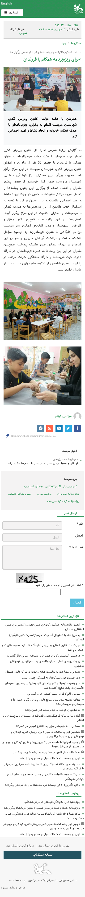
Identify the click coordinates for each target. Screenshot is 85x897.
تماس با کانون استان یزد (53, 845)
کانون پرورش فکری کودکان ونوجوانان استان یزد (50, 486)
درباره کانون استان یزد (20, 845)
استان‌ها (13, 12)
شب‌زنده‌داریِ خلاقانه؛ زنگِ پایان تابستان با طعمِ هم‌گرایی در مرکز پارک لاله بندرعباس (44, 766)
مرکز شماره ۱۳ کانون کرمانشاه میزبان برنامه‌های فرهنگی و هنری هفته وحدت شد (44, 816)
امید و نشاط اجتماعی (19, 494)
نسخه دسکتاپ (42, 854)
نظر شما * (76, 547)
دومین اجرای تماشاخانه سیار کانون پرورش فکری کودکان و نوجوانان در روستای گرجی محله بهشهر (43, 826)
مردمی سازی (44, 494)
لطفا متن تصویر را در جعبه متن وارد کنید (59, 585)
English (6, 3)
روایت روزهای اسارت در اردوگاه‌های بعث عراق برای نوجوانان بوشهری (47, 663)
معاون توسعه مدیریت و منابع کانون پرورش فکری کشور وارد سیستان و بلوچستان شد (47, 701)
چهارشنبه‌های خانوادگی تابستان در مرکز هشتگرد (52, 802)
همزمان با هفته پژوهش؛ (65, 459)
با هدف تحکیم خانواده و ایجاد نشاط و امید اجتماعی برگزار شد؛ (44, 52)
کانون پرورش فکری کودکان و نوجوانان (57, 9)
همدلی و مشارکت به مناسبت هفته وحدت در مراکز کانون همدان (42, 672)
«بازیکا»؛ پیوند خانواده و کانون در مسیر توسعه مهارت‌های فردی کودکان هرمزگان (45, 776)
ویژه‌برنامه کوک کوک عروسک (63, 501)
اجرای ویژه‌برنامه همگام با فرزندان (52, 59)
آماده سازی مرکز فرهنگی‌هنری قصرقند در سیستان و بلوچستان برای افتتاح (43, 718)
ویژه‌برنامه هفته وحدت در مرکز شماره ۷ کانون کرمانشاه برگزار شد (42, 808)
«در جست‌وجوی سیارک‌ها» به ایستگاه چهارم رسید (51, 677)
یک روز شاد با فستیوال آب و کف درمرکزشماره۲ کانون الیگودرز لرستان (46, 637)
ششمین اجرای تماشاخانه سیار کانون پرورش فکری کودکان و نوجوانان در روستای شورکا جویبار (47, 734)
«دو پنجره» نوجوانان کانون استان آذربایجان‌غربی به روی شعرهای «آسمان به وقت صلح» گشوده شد (44, 685)
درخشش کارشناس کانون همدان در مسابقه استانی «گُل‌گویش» (43, 655)
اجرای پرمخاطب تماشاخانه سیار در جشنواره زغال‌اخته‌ (50, 758)
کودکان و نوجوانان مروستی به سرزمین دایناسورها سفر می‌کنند (42, 463)
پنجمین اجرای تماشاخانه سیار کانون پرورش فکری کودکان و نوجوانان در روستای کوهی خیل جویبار (43, 744)
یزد (64, 43)
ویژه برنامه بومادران (68, 494)
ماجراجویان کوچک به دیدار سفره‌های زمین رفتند (52, 710)
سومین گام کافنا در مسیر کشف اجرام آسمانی (53, 694)
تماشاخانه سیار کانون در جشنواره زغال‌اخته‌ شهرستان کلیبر (46, 752)
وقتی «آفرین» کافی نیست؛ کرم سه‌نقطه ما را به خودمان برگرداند (42, 785)
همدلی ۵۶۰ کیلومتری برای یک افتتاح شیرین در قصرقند (48, 726)
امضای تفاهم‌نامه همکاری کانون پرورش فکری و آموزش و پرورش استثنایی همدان (44, 626)
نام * (79, 523)
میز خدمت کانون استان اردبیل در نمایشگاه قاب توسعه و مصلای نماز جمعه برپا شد (43, 647)
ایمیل (79, 535)
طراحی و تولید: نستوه (13, 887)
